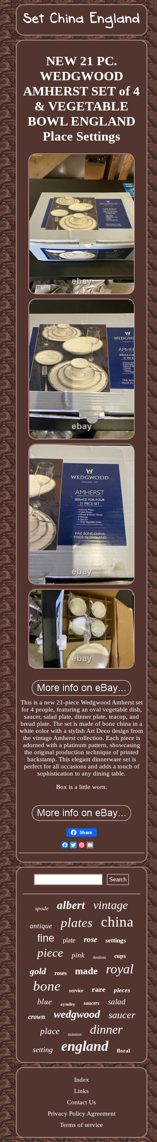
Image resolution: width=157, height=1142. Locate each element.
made (86, 971)
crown (36, 1016)
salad (117, 1001)
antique (41, 926)
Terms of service (81, 1125)
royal (120, 968)
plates (77, 922)
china (117, 922)
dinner (106, 1029)
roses (60, 973)
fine (45, 938)
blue (44, 1001)
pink (78, 955)
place (49, 1031)
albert (71, 905)
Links (81, 1091)
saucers (92, 1003)
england (84, 1046)
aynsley (67, 1003)
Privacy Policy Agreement (82, 1113)
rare (99, 989)
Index (81, 1079)
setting (43, 1049)
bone (47, 985)
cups (120, 956)
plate (69, 940)
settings (116, 940)
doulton (99, 957)
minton (75, 1034)
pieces (122, 990)
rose (90, 939)
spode (42, 908)
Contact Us (81, 1102)
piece (50, 952)
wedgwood (77, 1014)
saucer (121, 1014)
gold (38, 971)
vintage (110, 905)
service (76, 990)
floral (123, 1050)
